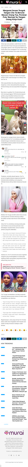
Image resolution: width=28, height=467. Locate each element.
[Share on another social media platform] (24, 40)
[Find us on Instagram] (16, 455)
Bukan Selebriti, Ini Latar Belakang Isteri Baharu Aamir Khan (18, 396)
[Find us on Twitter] (13, 455)
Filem (2, 386)
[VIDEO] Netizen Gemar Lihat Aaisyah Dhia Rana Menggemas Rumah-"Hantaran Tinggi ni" (14, 267)
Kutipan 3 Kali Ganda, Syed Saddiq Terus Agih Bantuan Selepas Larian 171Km (19, 373)
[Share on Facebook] (3, 40)
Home (2, 7)
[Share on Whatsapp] (14, 40)
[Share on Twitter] (9, 40)
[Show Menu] (1, 2)
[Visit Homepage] (14, 2)
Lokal (10, 7)
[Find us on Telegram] (11, 455)
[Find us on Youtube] (18, 455)
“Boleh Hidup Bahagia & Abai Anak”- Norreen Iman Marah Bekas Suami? (19, 403)
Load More (6, 424)
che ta (2, 334)
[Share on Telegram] (19, 40)
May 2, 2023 (14, 22)
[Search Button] (26, 2)
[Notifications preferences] (0, 466)
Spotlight (6, 7)
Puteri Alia (7, 22)
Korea (2, 363)
